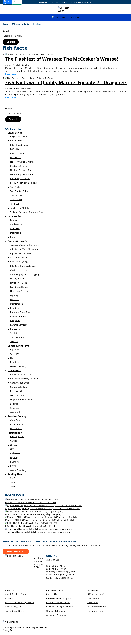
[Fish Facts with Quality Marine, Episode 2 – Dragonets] (31, 78)
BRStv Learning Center (98, 594)
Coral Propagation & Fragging (24, 274)
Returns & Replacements (58, 602)
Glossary (14, 353)
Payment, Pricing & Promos (59, 606)
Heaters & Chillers (19, 291)
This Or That (16, 195)
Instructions (93, 598)
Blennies (14, 220)
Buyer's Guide (17, 153)
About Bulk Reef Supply (16, 594)
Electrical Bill (16, 391)
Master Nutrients (18, 166)
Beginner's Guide (18, 136)
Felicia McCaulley (21, 65)
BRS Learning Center (21, 24)
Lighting (14, 295)
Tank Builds (15, 187)
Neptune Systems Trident (22, 174)
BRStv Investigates (19, 145)
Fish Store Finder (95, 611)
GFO (12, 449)
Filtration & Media (18, 282)
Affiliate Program (13, 606)
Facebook (38, 558)
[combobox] (65, 36)
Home (5, 24)
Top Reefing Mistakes (20, 208)
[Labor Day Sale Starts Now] (65, 17)
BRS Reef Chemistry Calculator (24, 378)
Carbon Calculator (19, 387)
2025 (12, 482)
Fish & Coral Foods (19, 287)
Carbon (13, 440)
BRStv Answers (17, 140)
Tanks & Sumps (17, 337)
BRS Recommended (96, 606)
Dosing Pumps (17, 278)
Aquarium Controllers (20, 253)
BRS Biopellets (17, 436)
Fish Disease (16, 428)
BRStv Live (15, 149)
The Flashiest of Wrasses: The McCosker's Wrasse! (61, 59)
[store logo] (65, 9)
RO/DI (13, 466)
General (14, 445)
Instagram (39, 564)
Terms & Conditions (14, 611)
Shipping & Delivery (55, 611)
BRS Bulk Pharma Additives (23, 266)
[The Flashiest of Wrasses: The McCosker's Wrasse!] (30, 54)
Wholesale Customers (56, 615)
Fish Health (15, 157)
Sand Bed (14, 408)
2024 (12, 486)
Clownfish (15, 228)
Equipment (15, 349)
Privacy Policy (9, 630)
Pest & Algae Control (20, 178)
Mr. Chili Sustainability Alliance (19, 602)
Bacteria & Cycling (19, 261)
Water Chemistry (18, 366)
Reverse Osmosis (18, 324)
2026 (12, 478)
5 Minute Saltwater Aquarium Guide (27, 212)
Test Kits (14, 341)
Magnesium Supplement (22, 399)
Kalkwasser (15, 453)
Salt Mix (14, 333)
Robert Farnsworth (22, 88)
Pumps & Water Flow (20, 312)
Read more (10, 74)
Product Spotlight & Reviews (23, 182)
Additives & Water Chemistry (24, 249)
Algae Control (16, 424)
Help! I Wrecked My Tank (21, 161)
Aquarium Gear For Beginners (24, 245)
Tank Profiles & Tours (20, 191)
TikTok (37, 567)
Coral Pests (15, 420)
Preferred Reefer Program (58, 598)
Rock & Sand (16, 329)
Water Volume (17, 412)
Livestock (14, 299)
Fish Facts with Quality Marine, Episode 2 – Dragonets (66, 82)
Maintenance (16, 303)
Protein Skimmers (19, 316)
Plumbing (14, 308)
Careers (9, 598)
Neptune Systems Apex (21, 170)
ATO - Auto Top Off (19, 257)
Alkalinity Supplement (20, 374)
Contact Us (51, 594)
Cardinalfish (16, 224)
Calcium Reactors (18, 270)
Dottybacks (15, 232)
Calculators (92, 602)
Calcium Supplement (20, 382)
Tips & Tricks (16, 199)
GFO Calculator (17, 395)
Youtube (38, 561)
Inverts (13, 237)
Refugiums (15, 320)
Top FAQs (14, 203)
